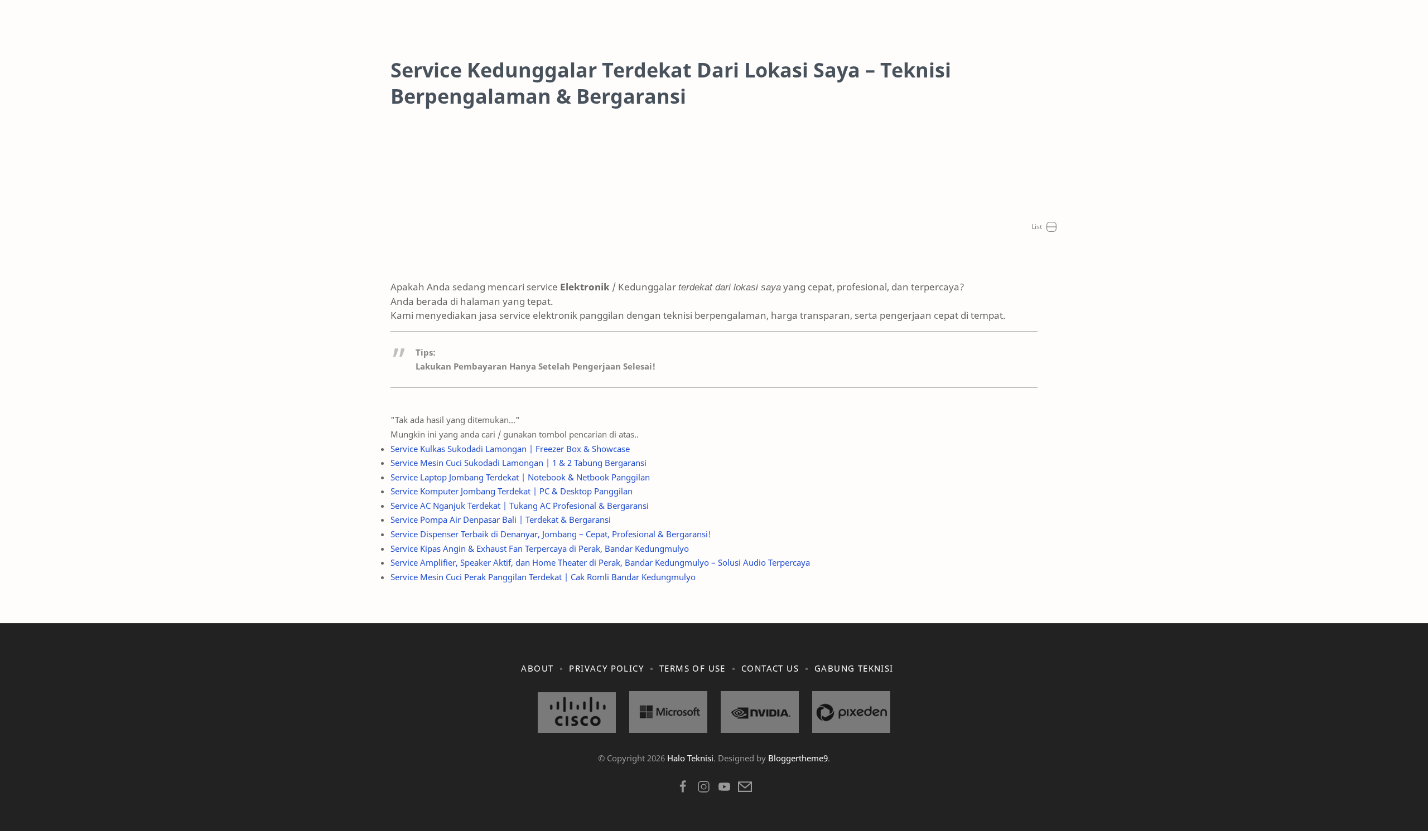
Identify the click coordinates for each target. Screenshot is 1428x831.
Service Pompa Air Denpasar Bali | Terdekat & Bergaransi (500, 519)
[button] (683, 789)
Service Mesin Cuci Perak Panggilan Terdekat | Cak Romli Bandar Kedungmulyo (543, 576)
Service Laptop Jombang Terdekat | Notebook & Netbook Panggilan (520, 477)
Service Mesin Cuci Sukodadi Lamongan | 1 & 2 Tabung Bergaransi (518, 462)
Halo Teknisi (690, 758)
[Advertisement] (714, 202)
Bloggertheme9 (798, 758)
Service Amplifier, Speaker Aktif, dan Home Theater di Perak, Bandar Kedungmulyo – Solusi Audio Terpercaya (600, 562)
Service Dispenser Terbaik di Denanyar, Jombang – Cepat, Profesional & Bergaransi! (550, 534)
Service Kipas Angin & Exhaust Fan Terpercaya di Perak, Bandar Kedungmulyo (539, 548)
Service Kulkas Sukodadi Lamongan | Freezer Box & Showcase (510, 448)
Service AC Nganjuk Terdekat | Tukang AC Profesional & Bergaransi (519, 505)
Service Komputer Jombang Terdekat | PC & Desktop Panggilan (511, 491)
